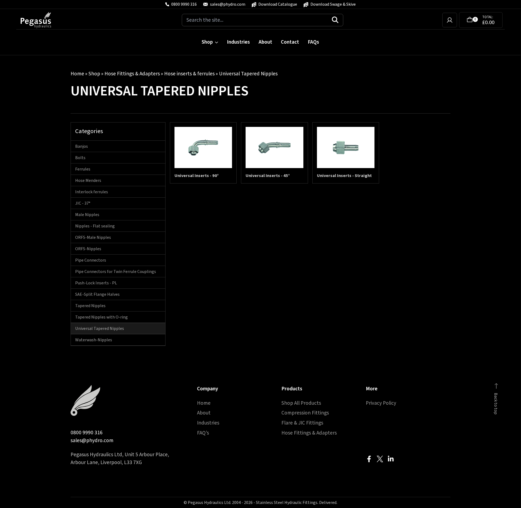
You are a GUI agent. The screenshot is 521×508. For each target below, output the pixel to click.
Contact (290, 42)
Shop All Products (301, 403)
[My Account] (449, 20)
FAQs (313, 42)
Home (77, 74)
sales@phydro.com (92, 440)
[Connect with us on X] (380, 459)
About (265, 42)
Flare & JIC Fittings (302, 423)
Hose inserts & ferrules (189, 74)
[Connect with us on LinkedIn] (390, 459)
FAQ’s (203, 433)
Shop (207, 42)
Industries (238, 42)
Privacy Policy (381, 403)
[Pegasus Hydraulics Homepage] (39, 20)
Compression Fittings (305, 413)
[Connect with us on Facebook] (369, 459)
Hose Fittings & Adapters (132, 74)
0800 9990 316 (87, 432)
